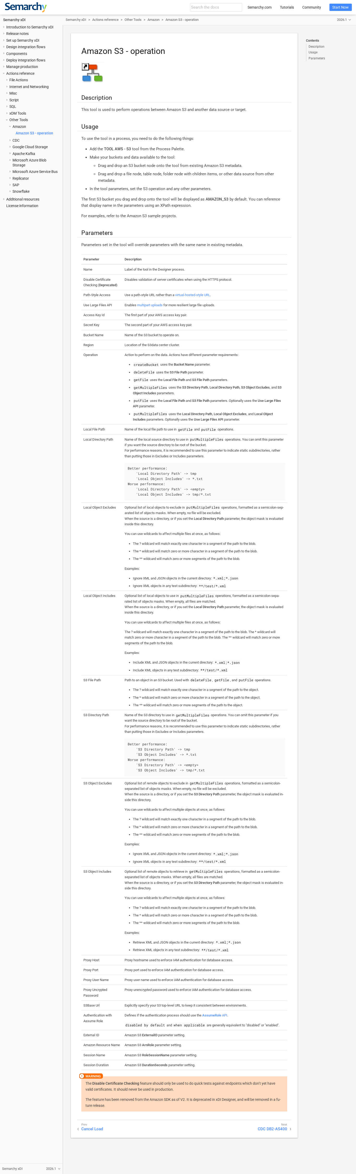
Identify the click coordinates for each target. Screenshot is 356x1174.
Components (16, 54)
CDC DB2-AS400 (272, 1129)
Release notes (17, 34)
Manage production (22, 67)
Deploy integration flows (25, 60)
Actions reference (20, 73)
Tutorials (287, 7)
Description (316, 46)
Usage (313, 52)
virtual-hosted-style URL (192, 295)
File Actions (18, 80)
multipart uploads (150, 305)
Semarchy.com (260, 7)
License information (22, 206)
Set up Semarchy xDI (22, 40)
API (214, 1015)
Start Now (340, 7)
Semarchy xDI (14, 20)
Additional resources (22, 199)
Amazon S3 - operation (34, 133)
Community (311, 7)
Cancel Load (92, 1129)
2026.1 (342, 20)
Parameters (317, 58)
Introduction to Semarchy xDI (29, 27)
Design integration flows (25, 47)
